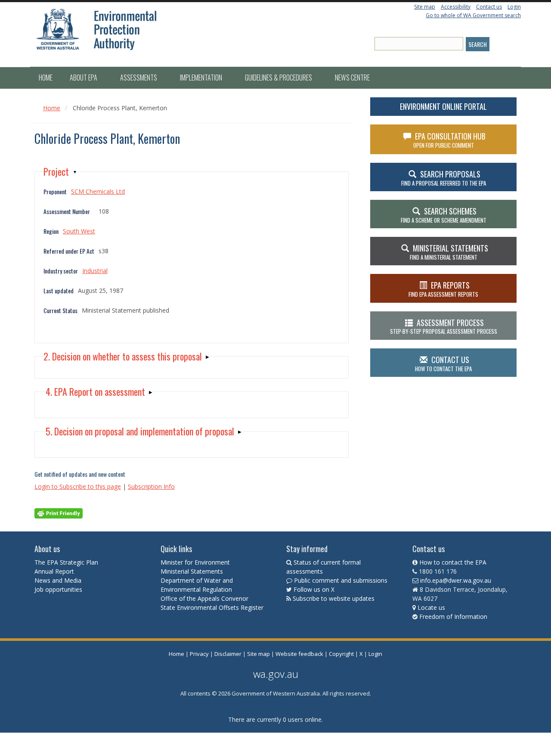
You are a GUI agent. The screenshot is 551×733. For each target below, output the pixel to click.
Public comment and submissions (340, 580)
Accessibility (456, 6)
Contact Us (443, 363)
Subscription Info (151, 486)
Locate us (431, 607)
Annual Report (55, 571)
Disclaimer (227, 654)
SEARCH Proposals (443, 177)
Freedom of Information (453, 616)
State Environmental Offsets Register (212, 607)
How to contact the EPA (452, 562)
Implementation (201, 77)
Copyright (341, 654)
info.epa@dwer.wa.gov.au (455, 580)
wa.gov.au (275, 674)
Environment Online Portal (443, 106)
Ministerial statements (449, 251)
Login (514, 6)
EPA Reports (443, 289)
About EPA (84, 77)
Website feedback (299, 654)
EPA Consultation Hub (449, 139)
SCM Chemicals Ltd (98, 191)
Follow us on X (314, 589)
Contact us (489, 6)
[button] (60, 171)
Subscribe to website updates (334, 598)
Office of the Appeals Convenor (204, 598)
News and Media (57, 580)
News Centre (352, 77)
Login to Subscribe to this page (77, 486)
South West (79, 231)
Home (46, 77)
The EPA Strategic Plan (66, 562)
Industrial (95, 271)
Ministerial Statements (193, 571)
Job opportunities (58, 589)
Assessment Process (443, 326)
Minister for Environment (195, 562)
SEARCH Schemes (443, 214)
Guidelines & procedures (279, 77)
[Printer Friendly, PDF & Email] (58, 513)
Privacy (199, 654)
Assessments (139, 77)
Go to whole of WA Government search (473, 15)
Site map (424, 6)
